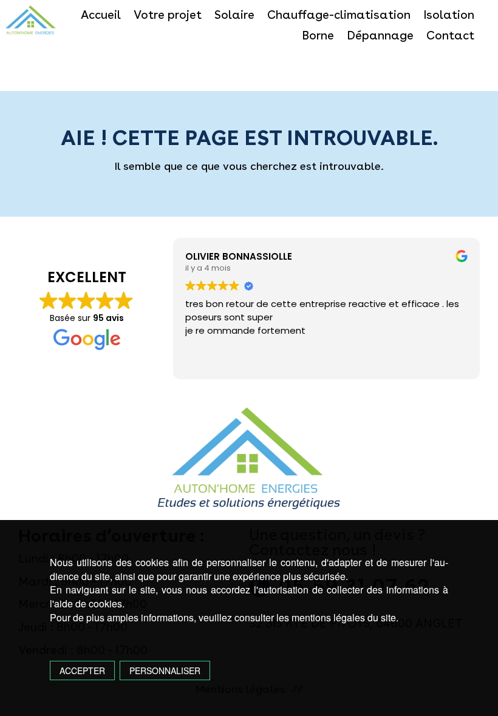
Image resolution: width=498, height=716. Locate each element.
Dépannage (380, 35)
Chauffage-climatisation (339, 14)
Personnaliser (164, 670)
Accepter (82, 670)
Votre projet (168, 14)
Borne (318, 35)
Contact (450, 35)
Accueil (101, 14)
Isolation (448, 14)
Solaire (234, 14)
